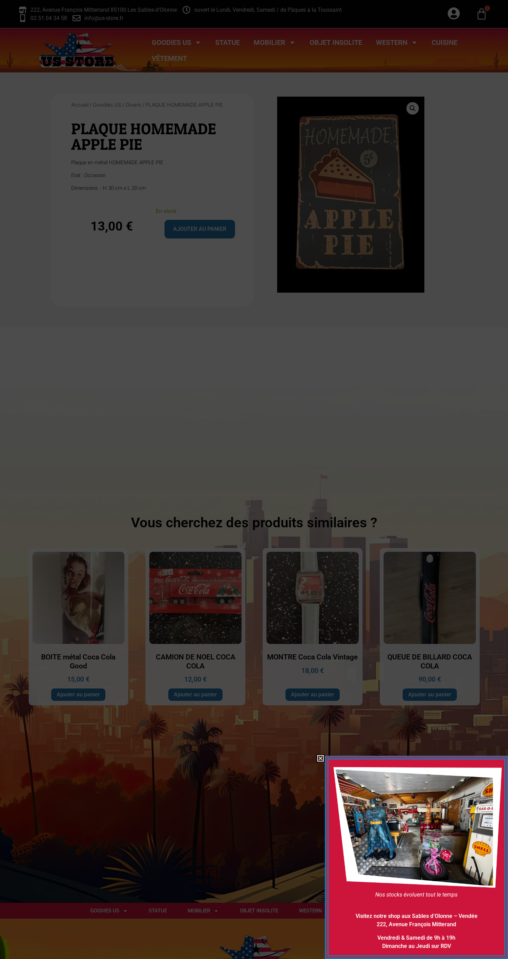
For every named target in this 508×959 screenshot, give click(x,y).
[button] (320, 758)
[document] (254, 479)
